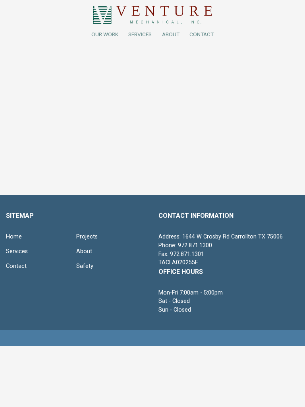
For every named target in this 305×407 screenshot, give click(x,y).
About (84, 251)
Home (14, 236)
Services (140, 34)
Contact (16, 266)
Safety (84, 266)
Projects (87, 236)
